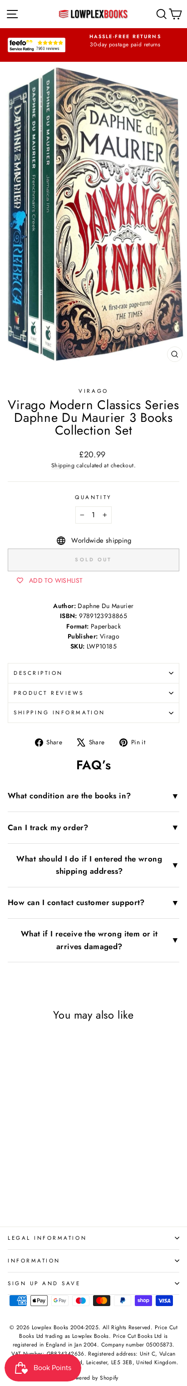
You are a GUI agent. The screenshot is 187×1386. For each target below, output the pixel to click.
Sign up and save (44, 1283)
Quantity (93, 497)
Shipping (62, 465)
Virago (93, 391)
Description (38, 673)
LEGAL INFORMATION (47, 1238)
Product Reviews (49, 693)
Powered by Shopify (93, 1378)
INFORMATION (34, 1260)
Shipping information (59, 712)
